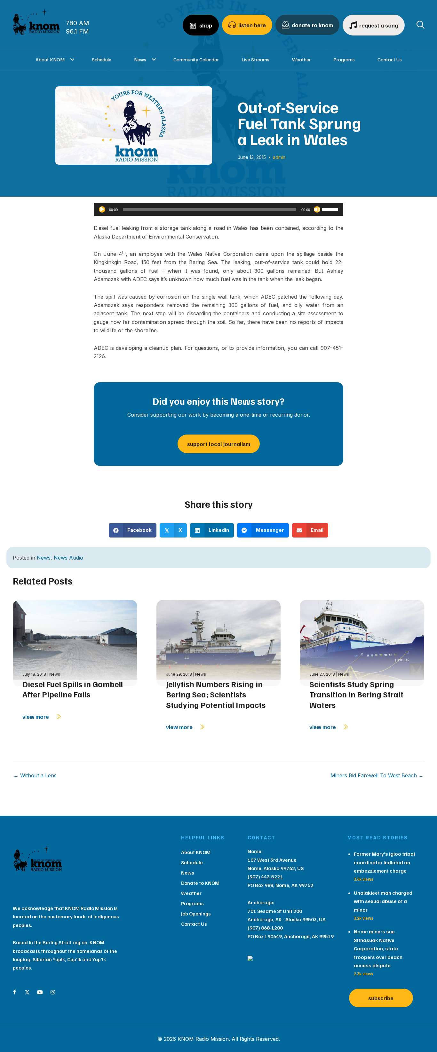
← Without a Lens (35, 775)
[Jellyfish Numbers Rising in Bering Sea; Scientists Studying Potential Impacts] (218, 642)
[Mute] (317, 209)
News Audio (68, 557)
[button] (72, 59)
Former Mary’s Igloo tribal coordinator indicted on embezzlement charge (384, 862)
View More (36, 716)
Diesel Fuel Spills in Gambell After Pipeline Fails (72, 689)
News (140, 59)
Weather (301, 59)
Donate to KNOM (200, 883)
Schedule (101, 59)
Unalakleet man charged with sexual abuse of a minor (383, 901)
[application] (218, 209)
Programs (344, 59)
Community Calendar (196, 59)
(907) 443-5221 (265, 876)
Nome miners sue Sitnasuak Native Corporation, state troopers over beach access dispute (378, 948)
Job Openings (196, 913)
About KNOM (50, 59)
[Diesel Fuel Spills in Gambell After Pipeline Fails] (75, 642)
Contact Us (389, 59)
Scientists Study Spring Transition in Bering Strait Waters (356, 694)
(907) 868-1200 (265, 927)
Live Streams (255, 59)
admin (279, 157)
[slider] (331, 209)
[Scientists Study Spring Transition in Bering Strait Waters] (362, 642)
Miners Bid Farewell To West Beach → (377, 775)
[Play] (102, 209)
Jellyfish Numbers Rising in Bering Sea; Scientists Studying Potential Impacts (216, 694)
